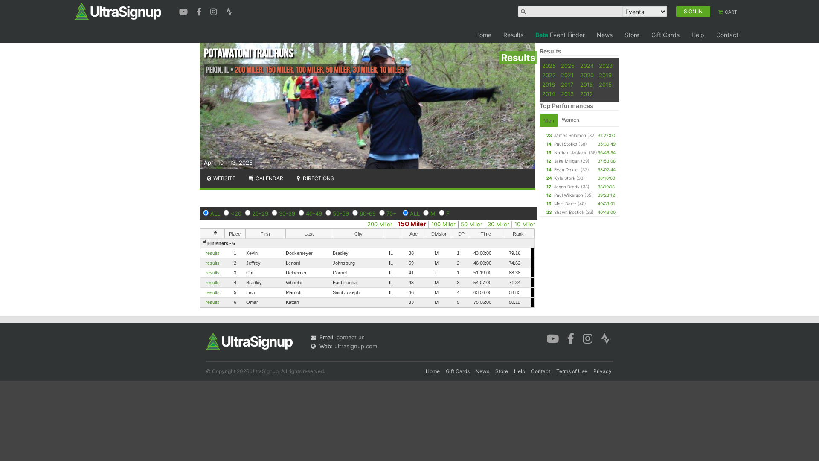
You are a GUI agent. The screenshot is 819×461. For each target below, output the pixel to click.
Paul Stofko (565, 143)
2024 (587, 65)
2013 (567, 93)
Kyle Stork (564, 178)
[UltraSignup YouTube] (184, 10)
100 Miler (443, 224)
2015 (605, 84)
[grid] (367, 272)
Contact (727, 34)
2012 (586, 93)
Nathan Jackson (570, 152)
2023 (606, 65)
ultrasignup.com (355, 346)
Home (483, 34)
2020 (587, 75)
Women (570, 120)
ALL (215, 213)
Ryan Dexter (566, 169)
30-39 (287, 213)
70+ (391, 213)
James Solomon (570, 135)
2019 (605, 75)
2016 (586, 84)
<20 (236, 213)
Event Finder (560, 34)
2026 (549, 65)
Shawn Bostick (569, 212)
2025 (568, 65)
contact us (351, 337)
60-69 (368, 213)
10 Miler (524, 224)
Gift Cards (665, 34)
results (213, 253)
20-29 (260, 213)
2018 (548, 84)
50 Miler (471, 224)
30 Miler (498, 224)
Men (548, 120)
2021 (567, 75)
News (605, 34)
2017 (567, 84)
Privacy (602, 371)
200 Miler (379, 224)
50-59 (341, 213)
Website (223, 178)
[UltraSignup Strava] (229, 10)
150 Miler (412, 224)
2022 (549, 75)
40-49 (314, 213)
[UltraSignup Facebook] (200, 10)
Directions (318, 178)
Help (697, 34)
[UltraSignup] (118, 11)
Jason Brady (567, 186)
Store (631, 34)
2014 (548, 93)
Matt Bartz (565, 203)
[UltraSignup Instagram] (215, 10)
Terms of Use (571, 371)
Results (513, 34)
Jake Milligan (567, 160)
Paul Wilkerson (568, 195)
